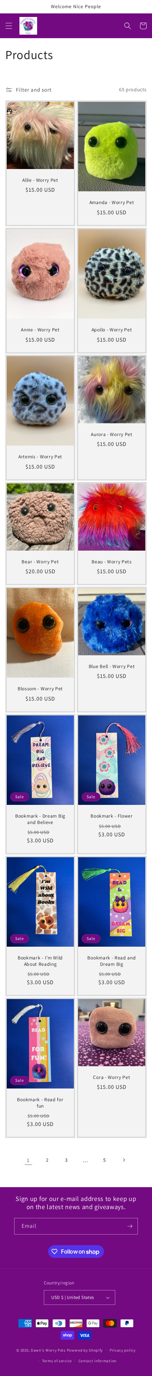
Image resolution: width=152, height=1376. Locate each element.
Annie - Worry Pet (40, 330)
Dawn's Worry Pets (48, 1349)
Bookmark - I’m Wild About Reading (40, 961)
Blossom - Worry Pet (40, 689)
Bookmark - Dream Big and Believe (40, 819)
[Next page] (123, 1160)
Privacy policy (123, 1350)
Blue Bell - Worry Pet (112, 666)
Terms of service (57, 1360)
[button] (9, 26)
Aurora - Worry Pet (111, 434)
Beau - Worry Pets (112, 562)
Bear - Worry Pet (40, 562)
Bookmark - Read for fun (40, 1103)
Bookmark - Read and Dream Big (111, 961)
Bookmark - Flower (111, 816)
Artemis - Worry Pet (40, 457)
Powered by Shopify (85, 1349)
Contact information (97, 1360)
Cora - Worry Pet (111, 1077)
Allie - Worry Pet (40, 180)
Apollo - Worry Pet (112, 330)
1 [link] (28, 1160)
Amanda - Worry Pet (111, 202)
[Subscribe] (130, 1226)
